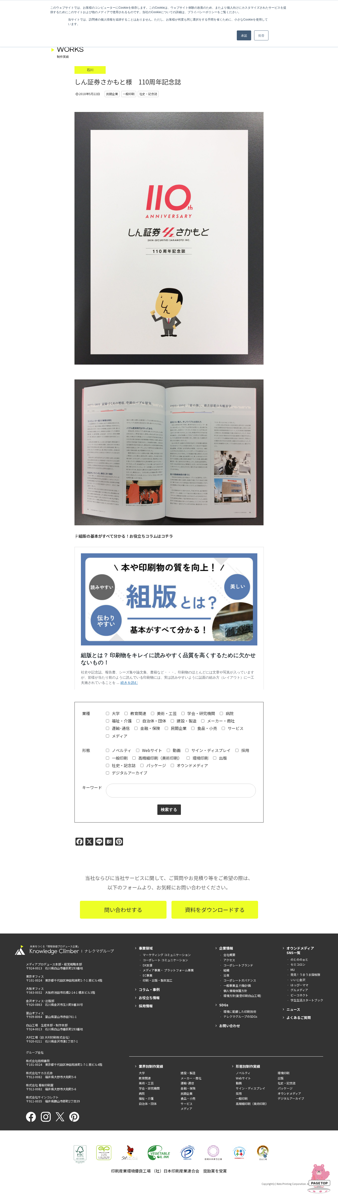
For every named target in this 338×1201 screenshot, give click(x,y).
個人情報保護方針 (235, 990)
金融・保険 (149, 728)
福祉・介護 (121, 721)
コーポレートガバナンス (239, 980)
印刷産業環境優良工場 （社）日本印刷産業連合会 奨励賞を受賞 (169, 1171)
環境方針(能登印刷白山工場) (242, 995)
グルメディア (299, 990)
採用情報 (146, 1005)
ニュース (293, 1009)
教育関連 (137, 713)
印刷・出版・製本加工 (157, 980)
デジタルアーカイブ (129, 773)
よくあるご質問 (299, 1017)
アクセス (229, 960)
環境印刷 (200, 758)
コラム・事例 (149, 989)
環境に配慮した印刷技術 (239, 1011)
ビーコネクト (299, 995)
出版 (222, 758)
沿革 (226, 975)
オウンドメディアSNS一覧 (300, 950)
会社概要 (229, 955)
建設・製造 (186, 721)
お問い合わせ (229, 1025)
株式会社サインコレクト (42, 1097)
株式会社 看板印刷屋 (39, 1085)
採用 (244, 750)
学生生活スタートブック (306, 1000)
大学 (115, 713)
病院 (229, 713)
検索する (169, 810)
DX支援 (147, 965)
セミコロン (297, 964)
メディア (119, 736)
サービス (235, 728)
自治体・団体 (153, 721)
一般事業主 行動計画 (237, 985)
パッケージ (155, 765)
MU (292, 969)
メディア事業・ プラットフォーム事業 (168, 970)
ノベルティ (121, 750)
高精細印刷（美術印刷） (159, 758)
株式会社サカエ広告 (39, 1073)
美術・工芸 (166, 713)
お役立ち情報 (149, 997)
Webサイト (151, 750)
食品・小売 (206, 728)
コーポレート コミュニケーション (165, 960)
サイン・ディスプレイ (210, 750)
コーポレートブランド (238, 965)
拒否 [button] (261, 35)
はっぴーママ (299, 985)
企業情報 (226, 948)
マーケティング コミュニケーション (167, 955)
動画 (176, 750)
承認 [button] (244, 35)
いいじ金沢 (297, 980)
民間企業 (178, 728)
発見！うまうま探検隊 (305, 974)
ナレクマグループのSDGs (240, 1016)
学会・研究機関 (200, 713)
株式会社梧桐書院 (38, 1061)
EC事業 (147, 975)
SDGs (223, 1004)
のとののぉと (299, 959)
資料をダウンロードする (215, 909)
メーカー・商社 (220, 721)
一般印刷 (119, 758)
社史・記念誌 (123, 765)
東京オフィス (35, 976)
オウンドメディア (192, 765)
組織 (226, 970)
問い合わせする (123, 909)
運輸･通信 (120, 728)
